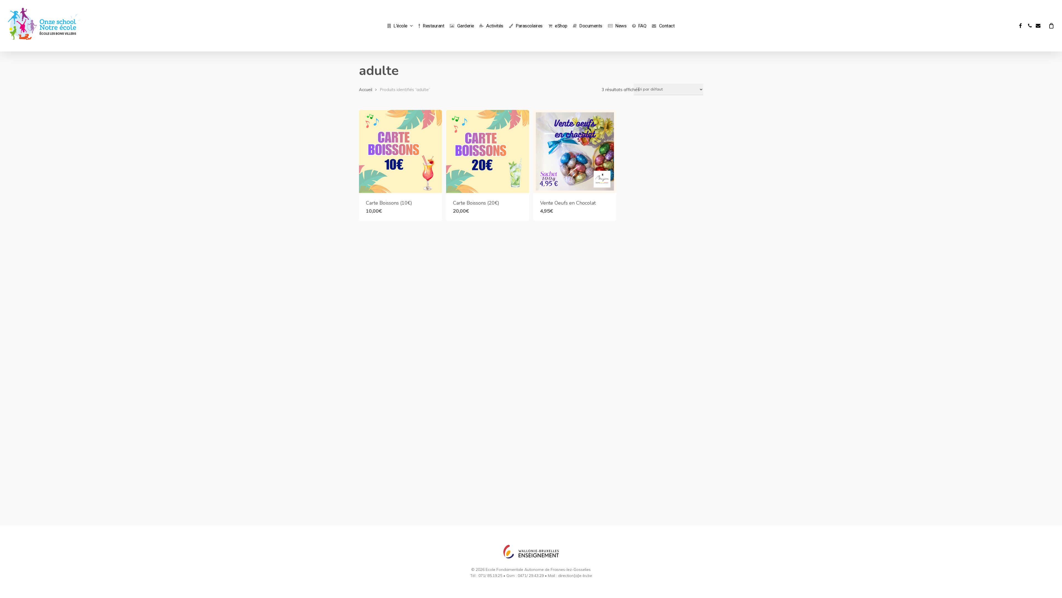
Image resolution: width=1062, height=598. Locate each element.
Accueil (365, 89)
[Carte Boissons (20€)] (487, 151)
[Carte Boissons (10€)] (400, 151)
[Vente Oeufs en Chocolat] (574, 151)
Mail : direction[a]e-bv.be (570, 575)
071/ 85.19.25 (490, 575)
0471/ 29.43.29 (531, 575)
